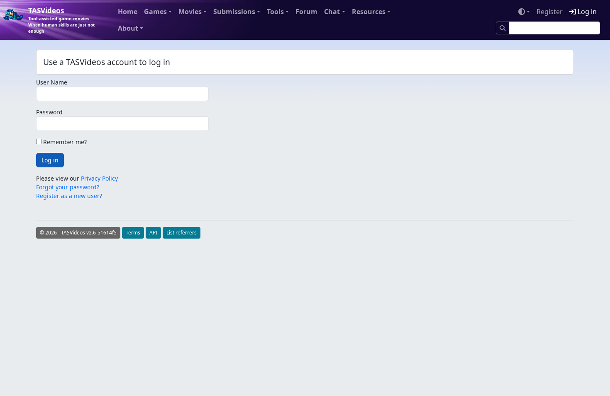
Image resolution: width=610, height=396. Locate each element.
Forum (306, 11)
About (128, 28)
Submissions (234, 11)
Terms (133, 232)
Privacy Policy (99, 178)
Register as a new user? (69, 196)
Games (155, 11)
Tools (275, 11)
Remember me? (64, 142)
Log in (586, 11)
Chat (332, 11)
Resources (369, 11)
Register (550, 11)
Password (49, 112)
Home (127, 11)
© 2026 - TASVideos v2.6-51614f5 (78, 232)
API (153, 232)
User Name (51, 82)
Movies (190, 11)
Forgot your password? (67, 187)
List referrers (181, 232)
